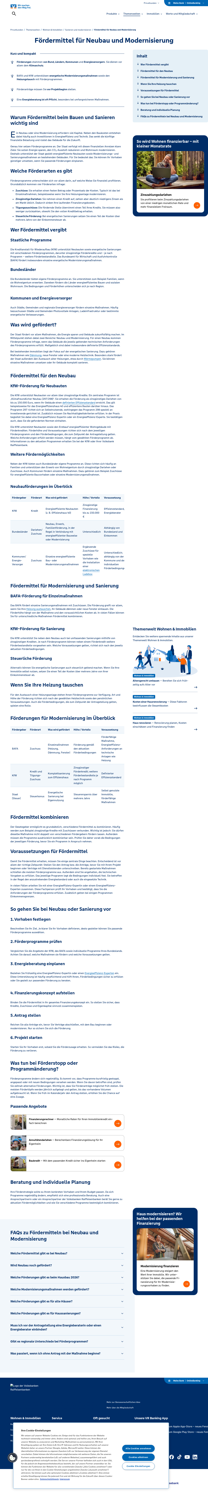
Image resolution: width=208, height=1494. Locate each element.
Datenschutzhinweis (49, 1479)
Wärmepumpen (92, 358)
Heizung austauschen (38, 608)
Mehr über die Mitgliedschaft (120, 1407)
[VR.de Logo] (24, 6)
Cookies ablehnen (138, 1457)
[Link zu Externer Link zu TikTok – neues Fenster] (179, 1457)
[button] (197, 205)
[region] (91, 1455)
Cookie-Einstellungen (138, 1466)
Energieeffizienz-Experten (99, 973)
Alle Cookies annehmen (138, 1448)
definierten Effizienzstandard (78, 402)
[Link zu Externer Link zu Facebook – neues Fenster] (171, 1457)
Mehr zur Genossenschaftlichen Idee (123, 1402)
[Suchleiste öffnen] (14, 13)
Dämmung (35, 355)
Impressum (65, 1479)
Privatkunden (150, 3)
